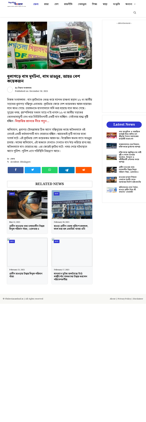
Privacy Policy (124, 298)
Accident (14, 162)
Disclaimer (138, 298)
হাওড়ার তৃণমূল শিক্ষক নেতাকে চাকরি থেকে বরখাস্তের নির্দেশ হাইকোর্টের (130, 180)
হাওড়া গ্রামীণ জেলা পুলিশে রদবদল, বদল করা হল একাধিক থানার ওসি (71, 227)
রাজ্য (46, 4)
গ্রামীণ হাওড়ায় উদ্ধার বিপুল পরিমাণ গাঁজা (25, 275)
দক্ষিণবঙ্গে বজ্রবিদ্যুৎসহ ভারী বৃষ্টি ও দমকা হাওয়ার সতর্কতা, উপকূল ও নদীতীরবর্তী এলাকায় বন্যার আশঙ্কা (130, 157)
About (113, 298)
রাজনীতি (68, 4)
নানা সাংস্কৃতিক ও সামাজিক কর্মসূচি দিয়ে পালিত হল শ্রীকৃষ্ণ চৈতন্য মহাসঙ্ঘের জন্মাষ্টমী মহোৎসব (129, 135)
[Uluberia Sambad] (16, 4)
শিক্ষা (94, 4)
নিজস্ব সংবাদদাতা (25, 88)
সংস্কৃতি (116, 4)
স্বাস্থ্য (105, 4)
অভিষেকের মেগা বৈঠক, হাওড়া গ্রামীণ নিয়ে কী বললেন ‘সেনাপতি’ (128, 190)
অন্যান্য (128, 4)
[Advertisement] (124, 67)
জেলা (35, 4)
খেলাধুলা (82, 4)
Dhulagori (25, 162)
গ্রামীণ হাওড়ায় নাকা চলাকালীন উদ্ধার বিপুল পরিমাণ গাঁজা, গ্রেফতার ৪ (26, 227)
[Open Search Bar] (135, 13)
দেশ (56, 4)
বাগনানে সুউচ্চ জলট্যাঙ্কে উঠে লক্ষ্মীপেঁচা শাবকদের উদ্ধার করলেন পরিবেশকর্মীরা (70, 277)
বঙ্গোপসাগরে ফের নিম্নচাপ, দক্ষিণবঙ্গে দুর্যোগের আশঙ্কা (129, 145)
